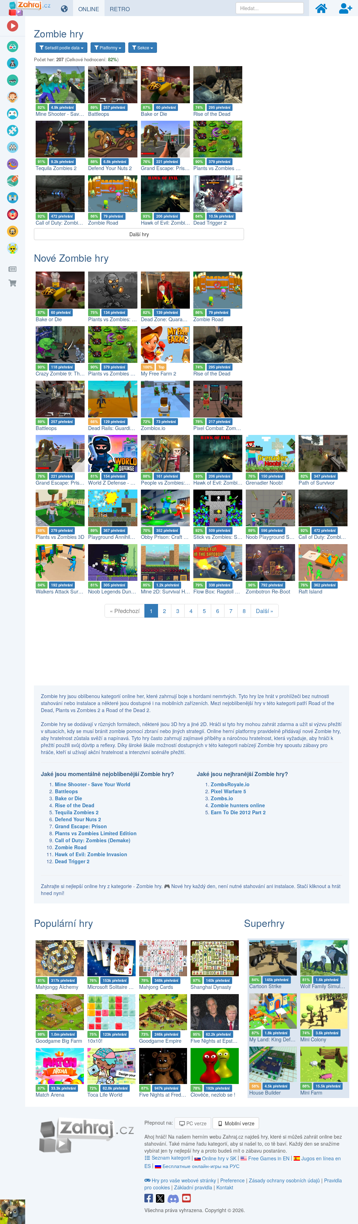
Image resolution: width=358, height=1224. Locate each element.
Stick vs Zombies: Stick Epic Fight (230, 536)
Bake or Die (154, 113)
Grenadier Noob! (264, 482)
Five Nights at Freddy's (164, 1094)
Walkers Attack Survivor (62, 591)
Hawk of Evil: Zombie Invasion (174, 222)
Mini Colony (313, 1039)
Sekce (143, 47)
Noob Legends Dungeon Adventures (128, 591)
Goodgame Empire (160, 1040)
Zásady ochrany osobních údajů (284, 1180)
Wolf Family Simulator (324, 986)
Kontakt (224, 1187)
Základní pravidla (193, 1187)
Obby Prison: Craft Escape (170, 536)
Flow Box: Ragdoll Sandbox (224, 591)
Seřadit (62, 47)
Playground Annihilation (114, 536)
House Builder (265, 1092)
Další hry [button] (139, 234)
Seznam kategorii (171, 1157)
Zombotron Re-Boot (268, 591)
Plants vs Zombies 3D (60, 536)
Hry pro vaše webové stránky (183, 1180)
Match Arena (50, 1094)
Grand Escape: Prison (165, 167)
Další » (264, 611)
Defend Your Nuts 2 (110, 167)
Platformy (109, 47)
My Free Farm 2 (158, 373)
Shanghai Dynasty (211, 986)
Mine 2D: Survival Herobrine (172, 591)
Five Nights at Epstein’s (217, 1040)
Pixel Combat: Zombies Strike (226, 427)
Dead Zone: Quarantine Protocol (177, 319)
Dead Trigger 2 (210, 222)
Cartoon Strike (265, 986)
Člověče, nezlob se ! (213, 1094)
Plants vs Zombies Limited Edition (230, 167)
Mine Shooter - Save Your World (72, 113)
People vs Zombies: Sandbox (173, 482)
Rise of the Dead (211, 113)
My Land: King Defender (276, 1039)
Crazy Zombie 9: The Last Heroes (73, 373)
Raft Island (310, 591)
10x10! (94, 1040)
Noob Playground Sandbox (276, 536)
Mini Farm (311, 1092)
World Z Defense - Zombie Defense (127, 482)
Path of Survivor (317, 482)
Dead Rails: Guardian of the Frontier (128, 427)
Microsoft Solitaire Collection (118, 986)
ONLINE (91, 9)
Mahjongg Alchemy (57, 986)
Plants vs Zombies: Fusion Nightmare (129, 319)
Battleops (98, 113)
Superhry (264, 923)
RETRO (122, 9)
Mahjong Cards (156, 986)
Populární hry (63, 923)
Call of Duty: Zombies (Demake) (71, 222)
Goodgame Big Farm (59, 1040)
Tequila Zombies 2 (56, 167)
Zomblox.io (153, 427)
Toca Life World (104, 1094)
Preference (233, 1180)
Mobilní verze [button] (239, 1123)
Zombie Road (103, 222)
